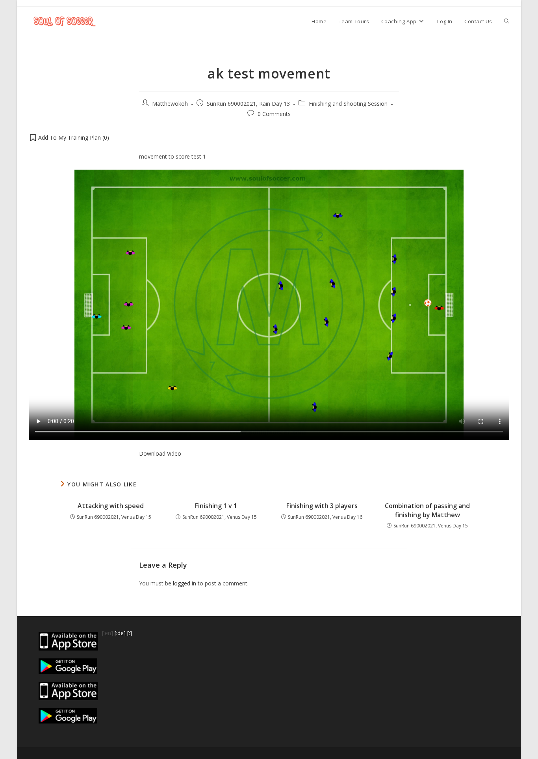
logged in (184, 583)
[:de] (120, 633)
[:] (129, 633)
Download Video (160, 453)
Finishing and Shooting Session (348, 103)
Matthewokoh (170, 103)
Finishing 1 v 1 (216, 505)
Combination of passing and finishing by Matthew (427, 510)
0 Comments (274, 114)
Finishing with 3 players (322, 505)
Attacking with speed (111, 505)
